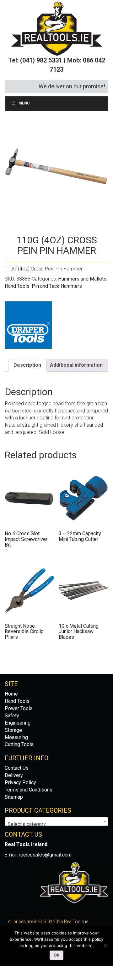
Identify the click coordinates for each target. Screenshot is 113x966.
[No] (105, 945)
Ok (56, 954)
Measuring (16, 737)
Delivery (14, 775)
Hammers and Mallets (82, 279)
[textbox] (56, 824)
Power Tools (19, 708)
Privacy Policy (20, 782)
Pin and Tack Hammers (57, 286)
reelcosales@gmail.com (45, 855)
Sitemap (14, 797)
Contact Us (17, 768)
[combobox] (56, 821)
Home (11, 694)
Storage (13, 730)
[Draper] (28, 325)
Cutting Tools (19, 744)
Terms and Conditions (28, 790)
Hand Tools (17, 286)
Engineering (17, 723)
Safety (12, 716)
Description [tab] (27, 365)
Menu (24, 103)
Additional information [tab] (76, 365)
